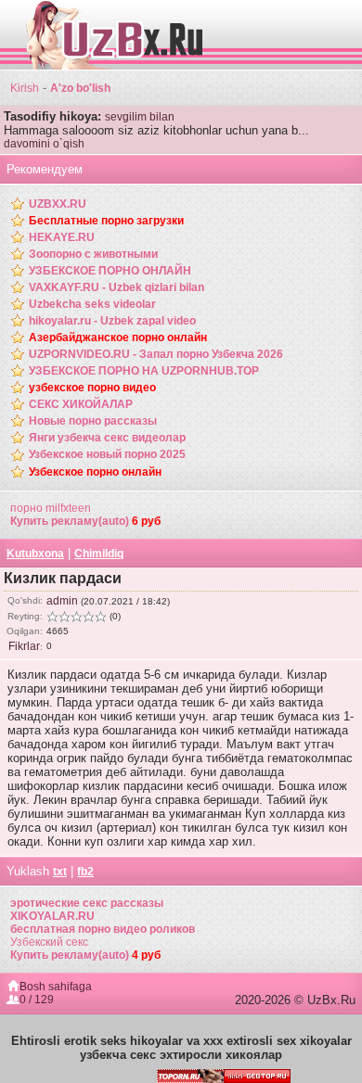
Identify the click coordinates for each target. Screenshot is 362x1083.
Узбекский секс (49, 942)
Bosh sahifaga (55, 986)
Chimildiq (98, 553)
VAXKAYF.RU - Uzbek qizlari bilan (116, 287)
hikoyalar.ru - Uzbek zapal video (112, 320)
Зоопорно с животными (93, 254)
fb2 (85, 871)
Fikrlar (24, 646)
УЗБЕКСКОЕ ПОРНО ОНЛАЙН (110, 270)
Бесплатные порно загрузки (106, 220)
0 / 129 (36, 999)
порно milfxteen (50, 508)
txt (60, 871)
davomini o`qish (44, 143)
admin (62, 600)
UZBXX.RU (57, 203)
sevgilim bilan (140, 116)
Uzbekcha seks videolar (92, 304)
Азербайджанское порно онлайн (118, 337)
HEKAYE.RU (62, 237)
